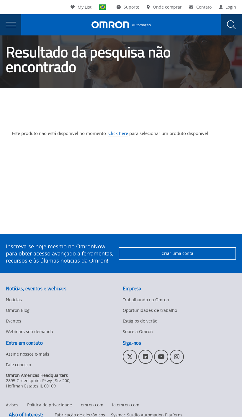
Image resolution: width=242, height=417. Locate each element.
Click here (118, 133)
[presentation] (10, 24)
